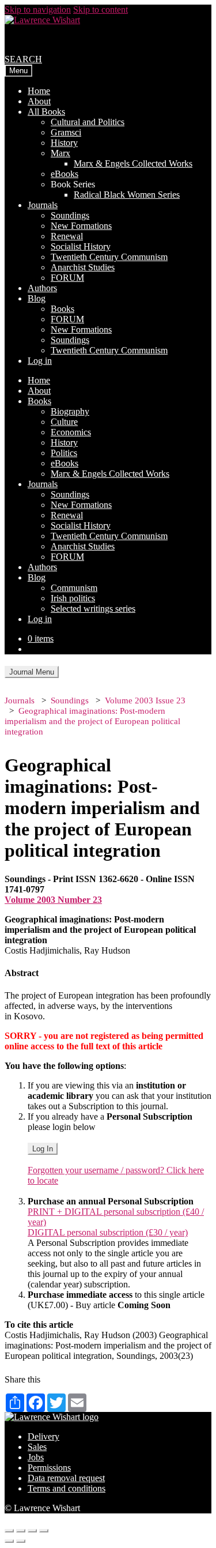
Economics (71, 432)
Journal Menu (31, 672)
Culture (64, 422)
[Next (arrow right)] (20, 1541)
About (39, 101)
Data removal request (66, 1478)
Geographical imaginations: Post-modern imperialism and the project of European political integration (92, 721)
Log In (42, 1148)
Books (62, 309)
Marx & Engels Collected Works (133, 163)
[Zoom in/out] (43, 1530)
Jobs (36, 1457)
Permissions (49, 1467)
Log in (40, 361)
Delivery (43, 1436)
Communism (74, 588)
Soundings (70, 215)
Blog (37, 298)
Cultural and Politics (87, 122)
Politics (64, 453)
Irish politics (73, 598)
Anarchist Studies (83, 267)
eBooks (64, 174)
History (64, 143)
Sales (37, 1447)
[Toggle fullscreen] (32, 1530)
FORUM (67, 278)
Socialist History (81, 246)
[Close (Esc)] (9, 1530)
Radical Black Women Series (127, 194)
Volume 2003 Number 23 (53, 900)
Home (39, 91)
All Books (46, 111)
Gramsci (66, 132)
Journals (43, 205)
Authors (42, 288)
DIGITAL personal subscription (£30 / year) (108, 1232)
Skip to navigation (38, 9)
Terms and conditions (66, 1488)
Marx (60, 153)
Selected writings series (93, 608)
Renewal (67, 236)
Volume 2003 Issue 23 (145, 700)
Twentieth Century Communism (109, 257)
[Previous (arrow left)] (9, 1541)
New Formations (81, 226)
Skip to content (100, 9)
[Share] (20, 1530)
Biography (70, 411)
